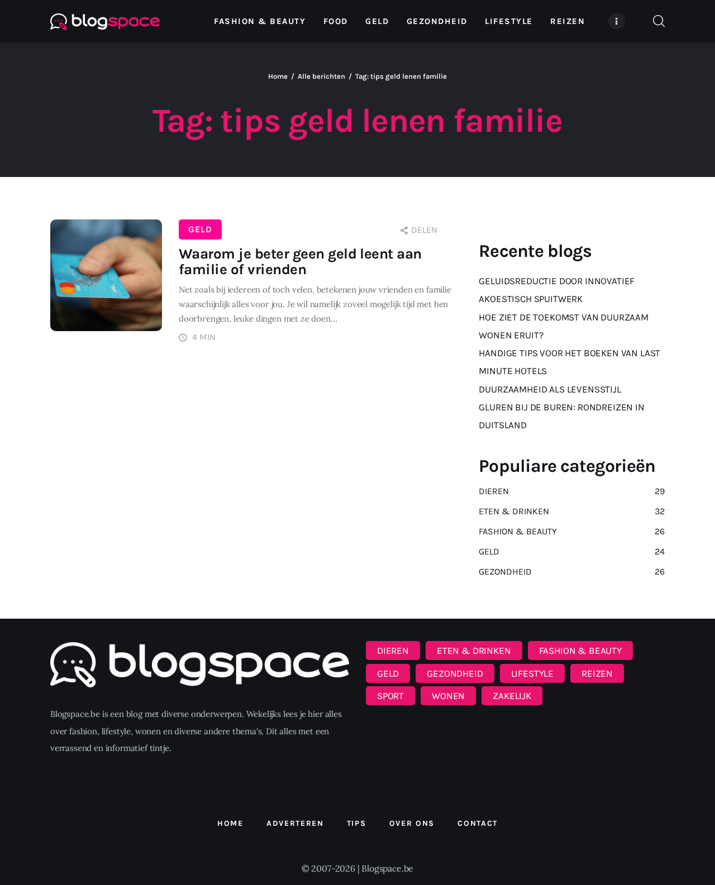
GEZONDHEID (455, 673)
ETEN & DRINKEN (474, 650)
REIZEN (597, 673)
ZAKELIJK (512, 695)
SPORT (390, 695)
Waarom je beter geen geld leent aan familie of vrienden (300, 261)
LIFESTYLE (532, 673)
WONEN (448, 695)
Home (278, 76)
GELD (200, 229)
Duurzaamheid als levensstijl (550, 389)
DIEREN (393, 650)
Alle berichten (321, 76)
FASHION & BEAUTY (580, 650)
